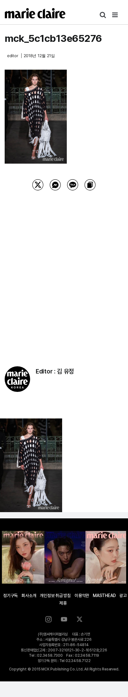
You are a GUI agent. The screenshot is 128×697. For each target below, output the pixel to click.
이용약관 (82, 595)
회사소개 (28, 595)
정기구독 (10, 595)
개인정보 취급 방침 (55, 595)
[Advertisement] (64, 270)
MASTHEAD (104, 595)
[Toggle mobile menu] (115, 15)
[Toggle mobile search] (103, 15)
